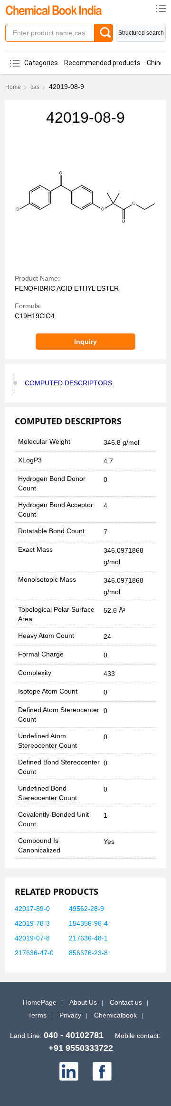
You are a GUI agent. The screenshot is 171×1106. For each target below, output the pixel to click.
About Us (83, 1002)
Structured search (141, 32)
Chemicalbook (115, 1015)
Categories (41, 63)
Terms (37, 1015)
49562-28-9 (86, 908)
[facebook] (102, 1071)
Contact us (126, 1002)
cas (34, 87)
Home (13, 87)
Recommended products (102, 63)
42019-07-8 (32, 938)
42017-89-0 (32, 908)
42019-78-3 (32, 923)
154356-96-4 (88, 923)
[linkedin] (68, 1071)
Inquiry (85, 341)
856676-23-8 (88, 953)
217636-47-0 (34, 953)
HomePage (40, 1002)
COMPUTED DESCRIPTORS (68, 383)
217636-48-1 (88, 938)
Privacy (70, 1015)
